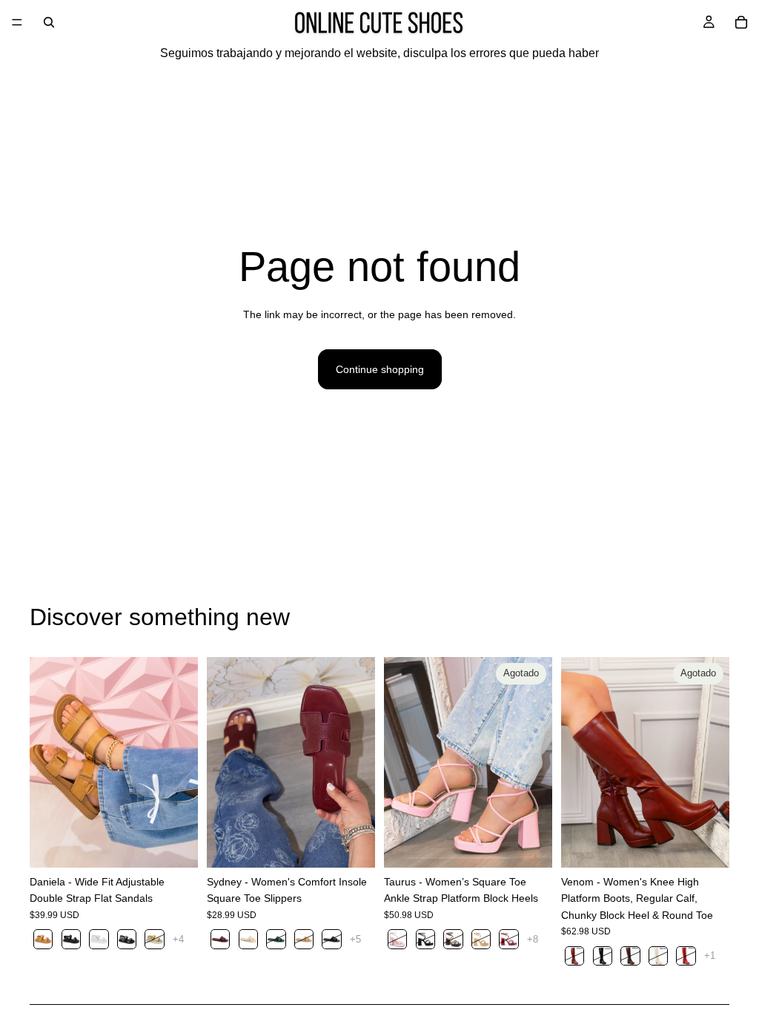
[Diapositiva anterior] (46, 762)
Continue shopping (380, 369)
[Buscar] (49, 22)
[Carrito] (741, 22)
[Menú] (17, 22)
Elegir (187, 845)
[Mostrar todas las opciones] (178, 939)
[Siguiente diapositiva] (181, 762)
